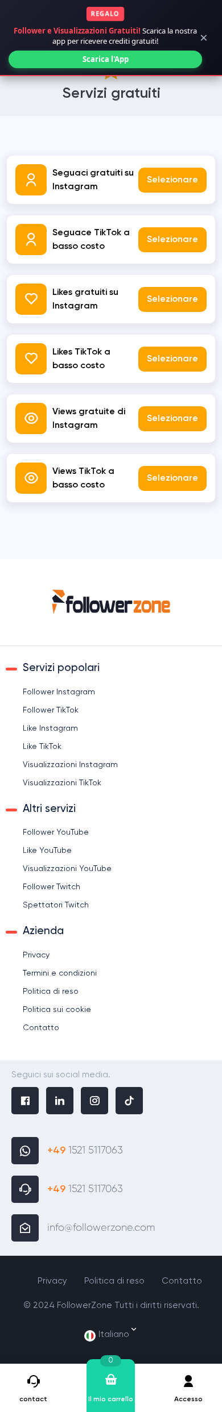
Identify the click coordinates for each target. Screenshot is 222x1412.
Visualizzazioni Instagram (70, 765)
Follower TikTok (51, 710)
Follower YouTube (56, 832)
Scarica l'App (106, 59)
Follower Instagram (59, 692)
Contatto (41, 1028)
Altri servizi (49, 808)
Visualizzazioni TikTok (62, 783)
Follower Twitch (51, 887)
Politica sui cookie (57, 1010)
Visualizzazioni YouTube (67, 869)
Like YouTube (47, 851)
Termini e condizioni (60, 973)
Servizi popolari (61, 668)
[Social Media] (25, 1102)
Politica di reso (51, 992)
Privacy (36, 955)
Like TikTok (42, 747)
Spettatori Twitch (56, 905)
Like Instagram (50, 728)
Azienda (43, 931)
